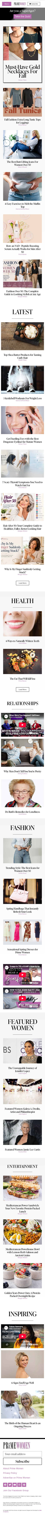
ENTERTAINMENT (22, 1166)
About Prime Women (13, 1468)
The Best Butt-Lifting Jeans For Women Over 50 (22, 163)
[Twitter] (10, 1485)
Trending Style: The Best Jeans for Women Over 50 (22, 869)
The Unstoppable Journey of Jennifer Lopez (22, 1069)
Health (22, 600)
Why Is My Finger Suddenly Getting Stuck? (22, 570)
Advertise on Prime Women (16, 1477)
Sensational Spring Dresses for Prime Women (22, 951)
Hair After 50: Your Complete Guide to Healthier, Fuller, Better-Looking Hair (22, 527)
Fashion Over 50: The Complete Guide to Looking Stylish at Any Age (22, 292)
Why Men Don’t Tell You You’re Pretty (22, 771)
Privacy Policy (10, 1473)
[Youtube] (15, 1485)
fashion (22, 827)
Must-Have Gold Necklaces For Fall (22, 71)
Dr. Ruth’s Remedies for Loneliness (22, 811)
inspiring (22, 1314)
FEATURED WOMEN (22, 1024)
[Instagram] (19, 1485)
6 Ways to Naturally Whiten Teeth (22, 641)
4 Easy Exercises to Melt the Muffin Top (22, 205)
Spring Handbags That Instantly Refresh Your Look (22, 910)
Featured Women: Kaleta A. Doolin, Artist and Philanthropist (22, 1110)
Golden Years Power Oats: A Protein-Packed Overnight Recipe (22, 1294)
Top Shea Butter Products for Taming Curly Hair (22, 356)
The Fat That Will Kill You (22, 678)
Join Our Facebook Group (16, 1490)
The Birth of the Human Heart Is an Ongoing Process (22, 1424)
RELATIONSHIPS (22, 703)
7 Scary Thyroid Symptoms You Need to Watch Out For (22, 483)
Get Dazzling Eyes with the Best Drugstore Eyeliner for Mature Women (22, 440)
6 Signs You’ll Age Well (22, 1382)
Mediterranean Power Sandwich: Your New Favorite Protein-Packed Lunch (22, 1208)
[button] (22, 583)
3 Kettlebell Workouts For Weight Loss (22, 398)
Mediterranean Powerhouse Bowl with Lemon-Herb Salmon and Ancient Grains (22, 1252)
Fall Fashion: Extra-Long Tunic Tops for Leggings (22, 121)
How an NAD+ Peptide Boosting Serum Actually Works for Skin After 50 (22, 249)
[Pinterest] (24, 1485)
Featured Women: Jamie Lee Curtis (22, 1149)
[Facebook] (5, 1485)
